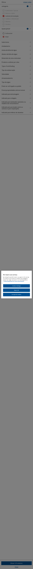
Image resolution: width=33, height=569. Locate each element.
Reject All (16, 290)
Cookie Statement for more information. (13, 281)
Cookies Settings (16, 286)
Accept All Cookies (16, 294)
